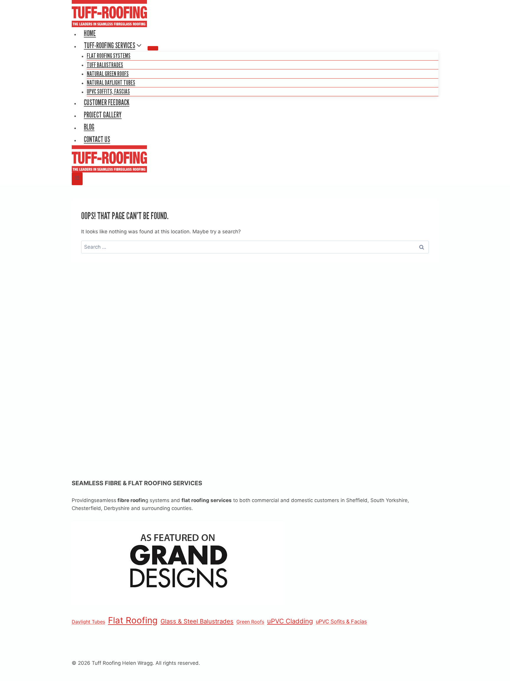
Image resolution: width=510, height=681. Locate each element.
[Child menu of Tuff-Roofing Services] (153, 48)
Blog (89, 126)
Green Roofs (250, 622)
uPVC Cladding (290, 621)
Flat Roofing (133, 620)
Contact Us (97, 139)
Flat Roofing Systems (108, 55)
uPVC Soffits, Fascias (108, 91)
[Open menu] (77, 178)
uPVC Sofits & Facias (341, 621)
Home (90, 33)
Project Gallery (103, 114)
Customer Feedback (106, 102)
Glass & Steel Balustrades (197, 621)
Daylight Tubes (88, 622)
